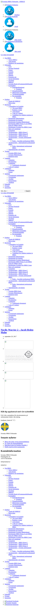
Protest (10, 70)
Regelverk (8, 104)
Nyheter (7, 186)
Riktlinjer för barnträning (16, 63)
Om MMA (8, 58)
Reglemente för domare (15, 120)
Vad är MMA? (12, 60)
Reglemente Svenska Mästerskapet (18, 122)
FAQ (10, 66)
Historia (10, 75)
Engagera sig (12, 77)
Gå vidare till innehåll (7, 55)
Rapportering (12, 181)
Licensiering (12, 177)
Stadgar (10, 73)
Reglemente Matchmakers (16, 118)
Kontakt (10, 72)
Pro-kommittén (16, 96)
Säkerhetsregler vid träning (16, 149)
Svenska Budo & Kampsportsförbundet (20, 84)
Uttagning (11, 160)
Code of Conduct (17, 113)
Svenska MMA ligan (14, 153)
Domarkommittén (17, 91)
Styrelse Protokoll (13, 68)
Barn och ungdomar (14, 129)
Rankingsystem (13, 156)
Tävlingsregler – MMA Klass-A (18, 136)
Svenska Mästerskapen (15, 155)
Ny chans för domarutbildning (14, 443)
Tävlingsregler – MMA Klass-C (18, 132)
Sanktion (7, 174)
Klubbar (7, 99)
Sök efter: (4, 191)
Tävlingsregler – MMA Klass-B (18, 134)
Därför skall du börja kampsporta (15, 447)
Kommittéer (12, 85)
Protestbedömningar (18, 87)
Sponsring (8, 187)
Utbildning (8, 168)
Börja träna (11, 103)
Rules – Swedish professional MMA (23, 141)
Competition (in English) (15, 106)
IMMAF (11, 82)
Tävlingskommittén (18, 94)
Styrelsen (11, 80)
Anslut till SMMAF (14, 101)
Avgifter (10, 179)
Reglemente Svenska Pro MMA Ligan (20, 127)
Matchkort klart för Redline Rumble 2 (16, 445)
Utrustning (11, 130)
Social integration (13, 79)
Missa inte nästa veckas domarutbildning (17, 441)
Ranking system (17, 110)
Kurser (10, 172)
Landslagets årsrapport (19, 165)
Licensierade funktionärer (16, 175)
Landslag (7, 158)
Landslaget (11, 163)
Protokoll (19, 89)
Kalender (7, 184)
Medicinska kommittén (19, 92)
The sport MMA (17, 108)
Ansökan (11, 182)
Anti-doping (12, 61)
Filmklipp (11, 170)
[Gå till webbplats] (19, 349)
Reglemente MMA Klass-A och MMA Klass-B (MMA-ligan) (20, 124)
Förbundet (8, 65)
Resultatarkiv (12, 162)
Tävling (7, 151)
